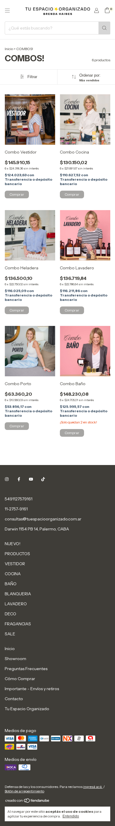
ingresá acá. (93, 786)
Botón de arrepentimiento (24, 791)
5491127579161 (18, 499)
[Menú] (7, 10)
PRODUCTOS (17, 553)
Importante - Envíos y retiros (32, 688)
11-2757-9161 (16, 509)
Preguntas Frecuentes (26, 668)
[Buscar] (104, 28)
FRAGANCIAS (18, 623)
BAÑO (11, 583)
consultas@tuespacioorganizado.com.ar (43, 519)
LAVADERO (16, 603)
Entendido (71, 816)
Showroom (15, 658)
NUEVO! (12, 543)
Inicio (9, 49)
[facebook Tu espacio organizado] (19, 479)
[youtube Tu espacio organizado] (31, 479)
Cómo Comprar (20, 678)
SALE (10, 634)
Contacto (14, 698)
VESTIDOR (15, 563)
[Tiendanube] (27, 801)
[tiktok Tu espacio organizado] (43, 479)
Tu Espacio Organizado (27, 708)
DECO (10, 613)
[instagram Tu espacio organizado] (7, 479)
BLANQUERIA (18, 593)
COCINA (13, 573)
